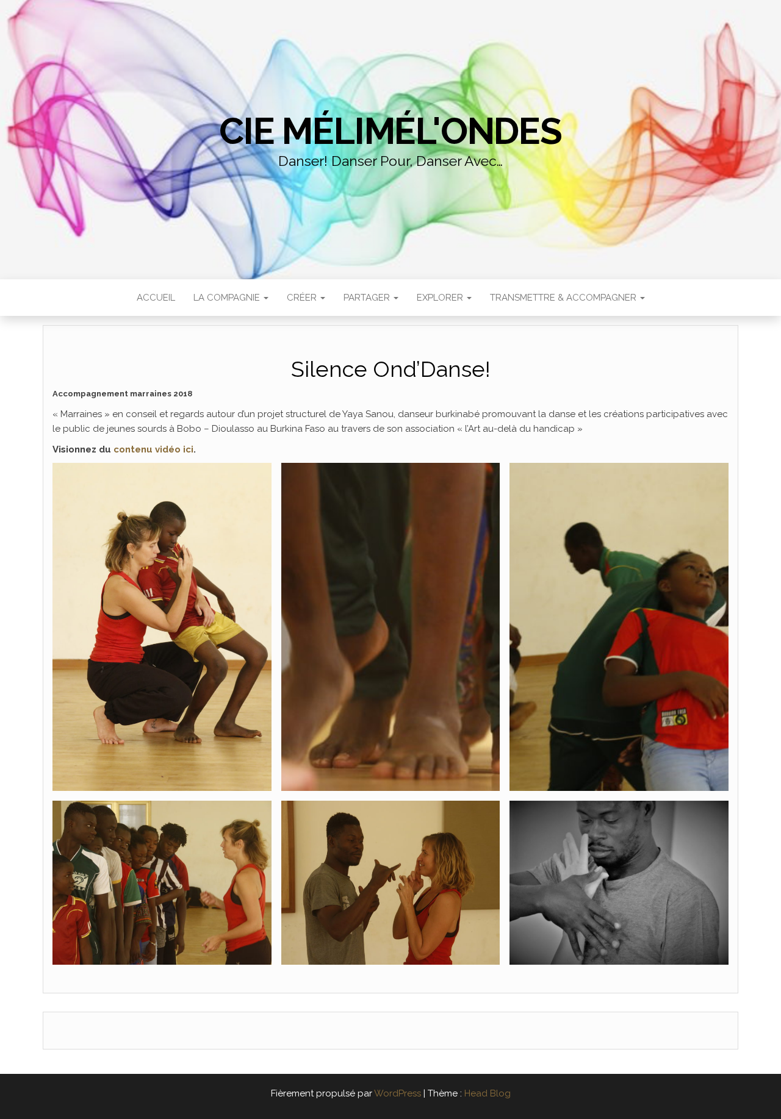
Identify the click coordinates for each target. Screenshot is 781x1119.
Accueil (156, 297)
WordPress (397, 1093)
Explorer (441, 297)
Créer (303, 297)
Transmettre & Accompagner (564, 297)
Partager (368, 297)
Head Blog (487, 1093)
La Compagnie (227, 297)
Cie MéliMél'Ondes (390, 131)
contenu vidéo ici (153, 449)
